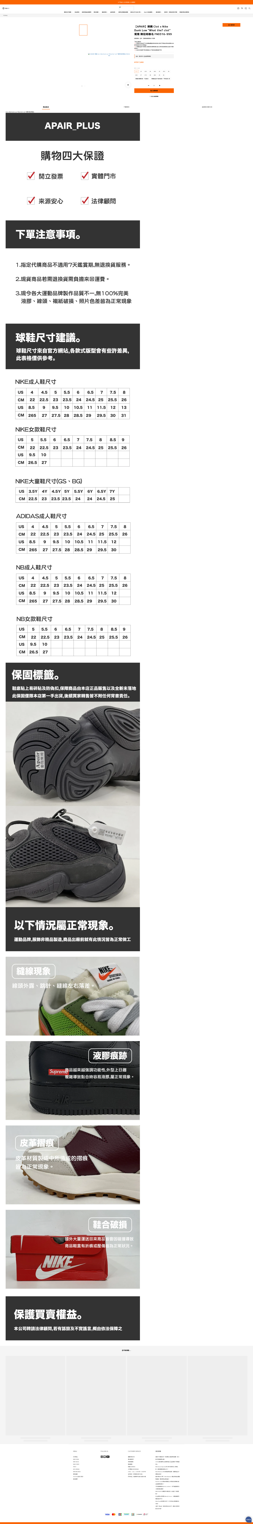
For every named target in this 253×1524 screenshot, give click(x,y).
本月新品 (75, 1465)
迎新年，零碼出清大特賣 (170, 20)
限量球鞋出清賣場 (184, 20)
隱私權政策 (130, 1467)
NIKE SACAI (76, 1469)
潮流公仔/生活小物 (135, 20)
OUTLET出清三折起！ (78, 1484)
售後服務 (130, 1472)
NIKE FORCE (76, 1472)
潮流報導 (158, 20)
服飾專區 (104, 20)
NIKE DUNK (76, 1467)
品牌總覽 (112, 20)
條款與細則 (130, 1469)
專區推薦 (96, 20)
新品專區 (77, 20)
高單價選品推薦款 (86, 20)
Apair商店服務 (148, 20)
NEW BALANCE (77, 1479)
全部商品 (5, 23)
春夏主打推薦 (67, 20)
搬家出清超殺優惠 (123, 20)
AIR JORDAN (76, 1477)
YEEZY (74, 1474)
